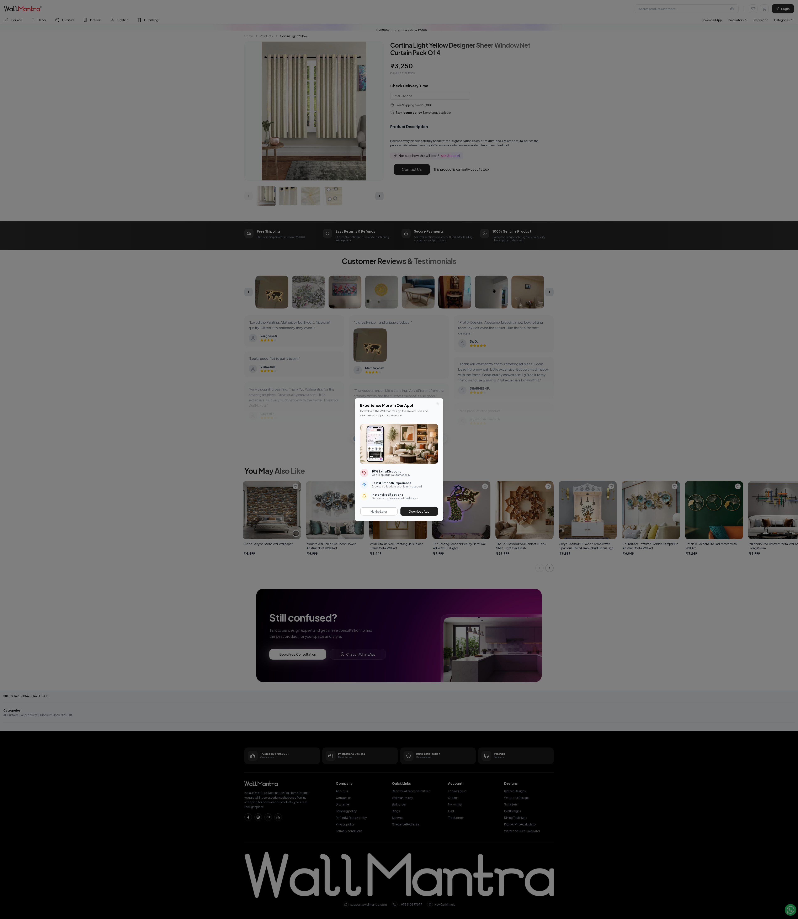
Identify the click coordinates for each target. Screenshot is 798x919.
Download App (419, 511)
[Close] (438, 403)
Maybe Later (379, 511)
